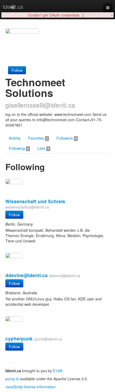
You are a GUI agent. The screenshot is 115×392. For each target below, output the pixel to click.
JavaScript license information (30, 386)
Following (19, 148)
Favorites (38, 138)
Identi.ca (13, 6)
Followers (66, 138)
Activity (15, 138)
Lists (43, 148)
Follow (16, 70)
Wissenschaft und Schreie (35, 201)
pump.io (12, 378)
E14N (57, 370)
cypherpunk (19, 338)
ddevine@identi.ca (26, 275)
